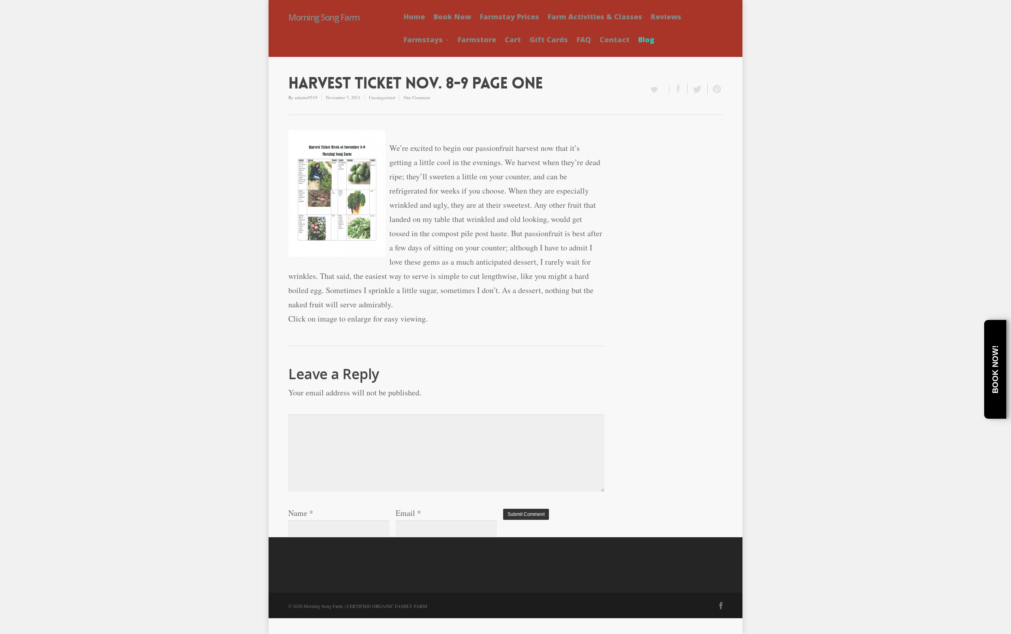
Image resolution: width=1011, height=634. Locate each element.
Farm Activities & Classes (595, 16)
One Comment (417, 97)
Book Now (452, 16)
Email (408, 513)
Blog (646, 39)
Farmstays (423, 39)
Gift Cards (549, 39)
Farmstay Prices (509, 16)
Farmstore (477, 39)
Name (300, 513)
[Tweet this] (698, 88)
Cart (513, 39)
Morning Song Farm (324, 17)
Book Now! (995, 369)
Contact (614, 39)
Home (414, 16)
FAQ (584, 39)
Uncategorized (382, 97)
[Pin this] (715, 88)
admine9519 (306, 97)
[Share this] (678, 88)
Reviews (666, 16)
